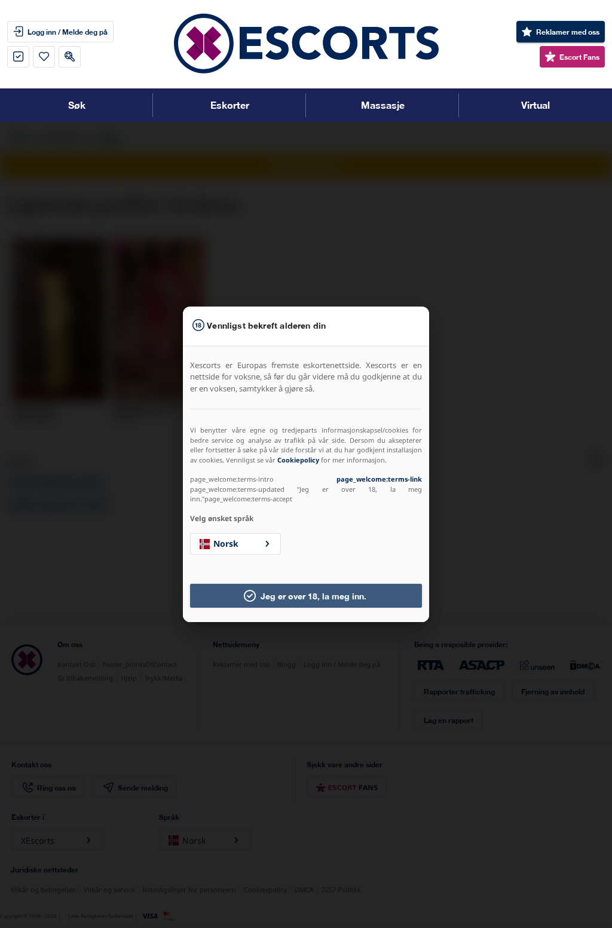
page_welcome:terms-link (379, 478)
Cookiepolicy (298, 459)
